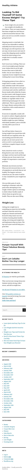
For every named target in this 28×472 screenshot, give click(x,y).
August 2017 (7, 381)
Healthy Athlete (10, 5)
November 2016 (8, 401)
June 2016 (6, 412)
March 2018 (7, 366)
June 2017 (6, 386)
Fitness (6, 431)
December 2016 (8, 399)
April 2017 (7, 390)
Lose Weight (7, 439)
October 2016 (8, 403)
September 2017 (8, 379)
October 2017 (8, 377)
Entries (7, 457)
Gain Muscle (8, 433)
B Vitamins (5, 276)
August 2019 (7, 364)
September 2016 (8, 405)
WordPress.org (8, 461)
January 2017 (8, 396)
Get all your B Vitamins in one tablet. (13, 289)
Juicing (6, 437)
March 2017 (7, 392)
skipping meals (17, 232)
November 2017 (8, 375)
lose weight (10, 232)
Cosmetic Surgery (9, 426)
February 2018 (8, 368)
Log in (6, 454)
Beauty (6, 424)
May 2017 (6, 388)
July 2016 (6, 409)
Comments (8, 459)
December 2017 (8, 373)
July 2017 (6, 383)
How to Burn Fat (9, 435)
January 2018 (8, 370)
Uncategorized (8, 442)
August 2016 (7, 407)
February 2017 (8, 394)
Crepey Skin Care (9, 429)
